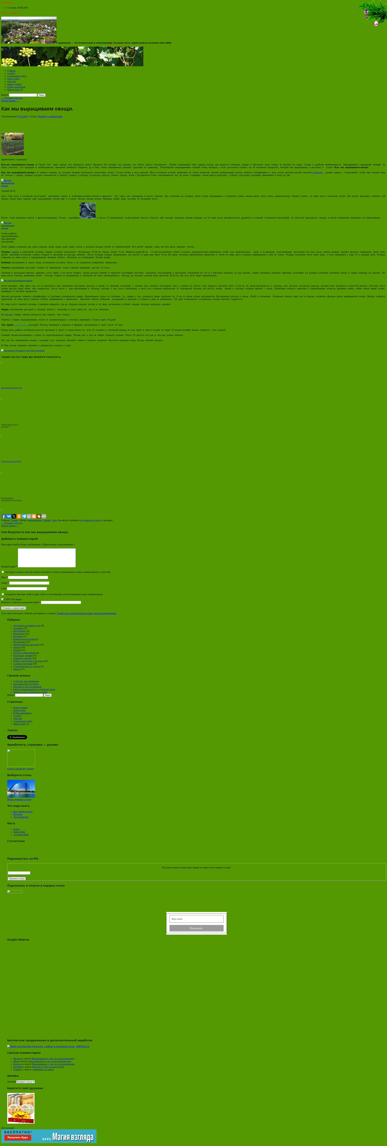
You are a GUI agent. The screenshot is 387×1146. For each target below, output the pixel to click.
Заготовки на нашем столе (27, 625)
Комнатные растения (24, 639)
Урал (54, 520)
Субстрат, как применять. (26, 681)
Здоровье (18, 628)
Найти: (4, 95)
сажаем (15, 252)
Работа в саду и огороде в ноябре (30, 692)
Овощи (14, 520)
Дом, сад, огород (9, 12)
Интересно (18, 633)
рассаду (9, 314)
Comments (21, 834)
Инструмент (19, 631)
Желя (16, 1061)
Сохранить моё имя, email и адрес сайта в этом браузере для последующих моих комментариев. (54, 594)
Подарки (17, 814)
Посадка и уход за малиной (27, 686)
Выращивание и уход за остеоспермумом (53, 1058)
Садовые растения (22, 663)
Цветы (16, 669)
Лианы (16, 647)
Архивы (11, 1081)
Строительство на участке (26, 666)
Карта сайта (13, 78)
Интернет (18, 636)
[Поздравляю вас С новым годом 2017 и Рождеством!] (372, 26)
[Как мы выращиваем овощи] (12, 154)
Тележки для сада (11, 98)
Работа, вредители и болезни (28, 661)
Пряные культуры (22, 658)
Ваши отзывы (14, 84)
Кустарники (19, 642)
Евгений (17, 1067)
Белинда (17, 1064)
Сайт (3, 588)
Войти (16, 829)
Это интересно (21, 817)
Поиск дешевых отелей (19, 799)
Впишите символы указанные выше (20, 602)
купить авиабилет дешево (20, 768)
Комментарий (9, 566)
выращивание (35, 520)
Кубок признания (16, 87)
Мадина (17, 1058)
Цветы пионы (10, 100)
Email (5, 583)
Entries (19, 832)
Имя (4, 577)
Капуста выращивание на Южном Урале (34, 689)
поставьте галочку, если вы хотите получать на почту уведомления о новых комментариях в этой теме (58, 572)
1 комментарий (54, 116)
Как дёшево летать (23, 811)
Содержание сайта (16, 76)
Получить (196, 928)
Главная (11, 70)
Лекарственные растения (26, 644)
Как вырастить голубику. (26, 684)
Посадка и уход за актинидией (48, 1067)
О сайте (11, 73)
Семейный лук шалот (43, 1069)
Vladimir (41, 116)
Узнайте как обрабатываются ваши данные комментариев (86, 613)
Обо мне (11, 81)
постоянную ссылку (90, 520)
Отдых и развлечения (24, 653)
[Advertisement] (193, 124)
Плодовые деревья (22, 655)
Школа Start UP (15, 89)
